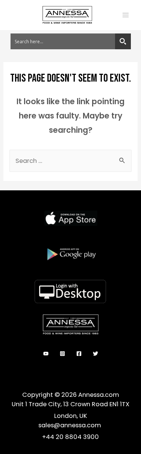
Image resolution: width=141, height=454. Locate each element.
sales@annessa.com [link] (70, 425)
